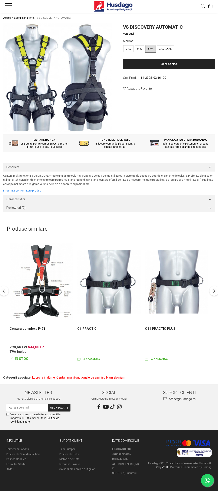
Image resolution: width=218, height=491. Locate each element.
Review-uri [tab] (16, 208)
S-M (150, 48)
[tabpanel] (57, 77)
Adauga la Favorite (139, 88)
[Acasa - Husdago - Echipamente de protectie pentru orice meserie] (108, 6)
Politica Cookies (16, 459)
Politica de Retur (69, 454)
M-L (139, 48)
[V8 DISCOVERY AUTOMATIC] (57, 77)
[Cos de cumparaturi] (210, 6)
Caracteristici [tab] (15, 199)
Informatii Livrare (69, 464)
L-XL (128, 48)
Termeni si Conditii (17, 449)
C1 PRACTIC (87, 329)
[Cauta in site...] (203, 6)
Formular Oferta (16, 464)
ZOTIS (165, 467)
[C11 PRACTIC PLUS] (176, 282)
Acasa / (8, 17)
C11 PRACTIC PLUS (160, 329)
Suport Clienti (71, 441)
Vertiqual (128, 33)
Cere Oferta (169, 64)
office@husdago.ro (182, 399)
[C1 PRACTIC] (109, 282)
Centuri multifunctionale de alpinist (80, 377)
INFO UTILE (14, 441)
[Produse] (9, 6)
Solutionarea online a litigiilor (77, 469)
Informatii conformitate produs (22, 190)
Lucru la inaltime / (25, 17)
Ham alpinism (115, 377)
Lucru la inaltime (43, 377)
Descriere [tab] (13, 167)
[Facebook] (98, 407)
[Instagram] (119, 407)
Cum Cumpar (67, 449)
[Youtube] (105, 407)
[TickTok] (112, 407)
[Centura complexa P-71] (41, 282)
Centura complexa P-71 (27, 329)
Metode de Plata (69, 459)
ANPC (9, 469)
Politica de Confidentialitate (23, 454)
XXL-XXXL (165, 48)
